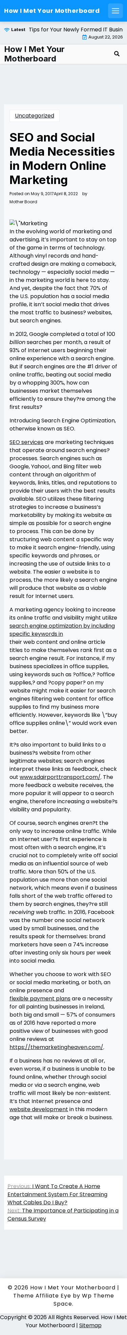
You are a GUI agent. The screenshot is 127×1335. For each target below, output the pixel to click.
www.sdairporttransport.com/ (60, 777)
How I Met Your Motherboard (52, 11)
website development (38, 1109)
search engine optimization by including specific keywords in (62, 630)
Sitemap (90, 1325)
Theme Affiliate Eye (42, 1296)
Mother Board (23, 202)
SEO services (26, 442)
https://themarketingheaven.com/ (56, 1047)
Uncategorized (34, 116)
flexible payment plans (39, 998)
